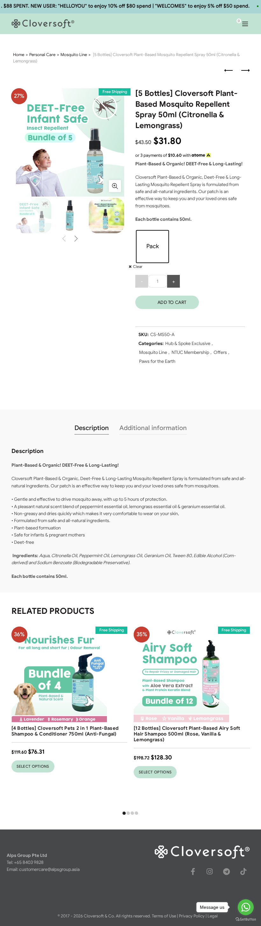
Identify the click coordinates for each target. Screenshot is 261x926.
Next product (245, 70)
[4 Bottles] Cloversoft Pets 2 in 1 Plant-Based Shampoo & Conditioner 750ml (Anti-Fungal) (65, 731)
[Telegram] (226, 871)
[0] (233, 24)
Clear (137, 266)
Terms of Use (164, 916)
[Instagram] (209, 871)
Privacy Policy (192, 916)
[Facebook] (193, 871)
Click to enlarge (115, 186)
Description (91, 428)
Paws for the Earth (157, 361)
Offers (220, 352)
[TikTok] (243, 871)
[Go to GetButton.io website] (246, 919)
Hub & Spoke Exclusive (187, 343)
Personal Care (42, 54)
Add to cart (172, 302)
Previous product (229, 70)
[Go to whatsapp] (246, 907)
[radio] (152, 246)
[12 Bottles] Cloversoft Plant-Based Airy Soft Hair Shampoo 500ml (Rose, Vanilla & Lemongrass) (187, 734)
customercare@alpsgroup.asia (49, 869)
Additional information (153, 428)
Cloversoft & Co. (99, 916)
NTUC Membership (190, 352)
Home (18, 54)
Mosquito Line (73, 54)
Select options (33, 766)
